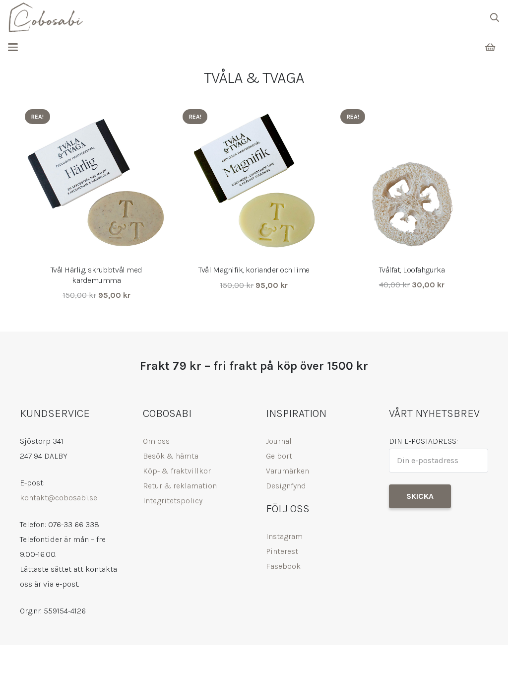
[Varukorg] (490, 47)
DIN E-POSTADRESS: (423, 441)
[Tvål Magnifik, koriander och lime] (254, 181)
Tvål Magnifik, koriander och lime (253, 269)
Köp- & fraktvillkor (177, 470)
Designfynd (286, 485)
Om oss (156, 441)
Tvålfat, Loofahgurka (411, 269)
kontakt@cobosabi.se (58, 497)
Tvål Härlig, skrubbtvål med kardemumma (96, 275)
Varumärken (287, 470)
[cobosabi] (45, 17)
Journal (279, 441)
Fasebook (283, 566)
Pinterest (282, 551)
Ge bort (279, 456)
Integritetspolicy (172, 500)
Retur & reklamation (180, 485)
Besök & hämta (170, 456)
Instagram (284, 536)
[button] (495, 17)
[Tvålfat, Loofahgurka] (411, 180)
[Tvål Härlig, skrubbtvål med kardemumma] (96, 180)
